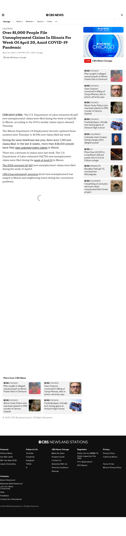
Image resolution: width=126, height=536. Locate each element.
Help (2, 492)
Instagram (30, 460)
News (19, 21)
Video (49, 21)
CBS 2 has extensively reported (20, 174)
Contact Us (56, 460)
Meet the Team (58, 453)
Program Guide (58, 457)
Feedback (4, 496)
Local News (7, 28)
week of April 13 (43, 160)
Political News (6, 453)
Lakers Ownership (8, 464)
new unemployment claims (31, 147)
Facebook (30, 457)
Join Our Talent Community (6, 488)
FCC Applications (84, 462)
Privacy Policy (109, 453)
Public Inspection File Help (86, 457)
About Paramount (7, 480)
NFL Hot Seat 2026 (8, 460)
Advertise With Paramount (11, 484)
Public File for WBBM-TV (87, 453)
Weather (29, 21)
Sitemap (55, 471)
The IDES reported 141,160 (17, 165)
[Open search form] (122, 15)
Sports (40, 21)
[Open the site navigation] (19, 15)
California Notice (110, 457)
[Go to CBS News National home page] (55, 15)
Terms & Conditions (60, 468)
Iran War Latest (6, 457)
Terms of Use (108, 464)
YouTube (29, 453)
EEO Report (82, 465)
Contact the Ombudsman (11, 499)
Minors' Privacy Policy (112, 468)
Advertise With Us (59, 464)
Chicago (6, 21)
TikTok (28, 464)
